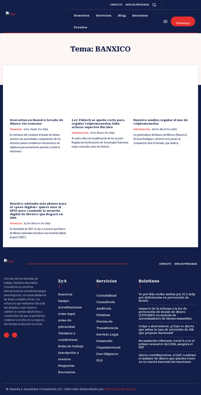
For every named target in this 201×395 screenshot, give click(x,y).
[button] (154, 4)
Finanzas (16, 129)
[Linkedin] (177, 4)
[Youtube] (191, 4)
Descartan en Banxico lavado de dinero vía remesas (36, 121)
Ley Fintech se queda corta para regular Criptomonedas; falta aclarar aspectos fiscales (98, 123)
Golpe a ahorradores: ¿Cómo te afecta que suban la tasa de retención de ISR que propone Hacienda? (166, 329)
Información (80, 132)
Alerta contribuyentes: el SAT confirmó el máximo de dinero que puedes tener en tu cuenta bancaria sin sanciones (167, 358)
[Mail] (6, 335)
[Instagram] (173, 4)
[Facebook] (168, 4)
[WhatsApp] (14, 335)
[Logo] (18, 20)
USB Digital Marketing (120, 389)
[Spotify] (182, 4)
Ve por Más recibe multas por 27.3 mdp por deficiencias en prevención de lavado (167, 297)
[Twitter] (187, 4)
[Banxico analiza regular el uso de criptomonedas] (162, 94)
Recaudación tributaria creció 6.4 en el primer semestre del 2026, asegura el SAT (167, 344)
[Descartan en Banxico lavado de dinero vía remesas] (39, 94)
